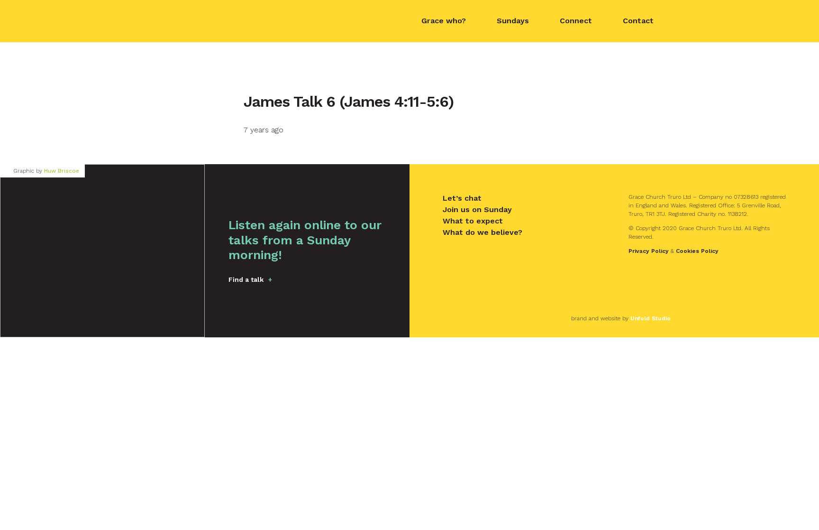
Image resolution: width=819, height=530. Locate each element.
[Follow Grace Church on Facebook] (687, 21)
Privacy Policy (648, 251)
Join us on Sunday (477, 209)
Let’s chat (462, 198)
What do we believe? (482, 232)
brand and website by (621, 318)
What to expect (473, 220)
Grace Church (182, 20)
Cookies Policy (697, 251)
